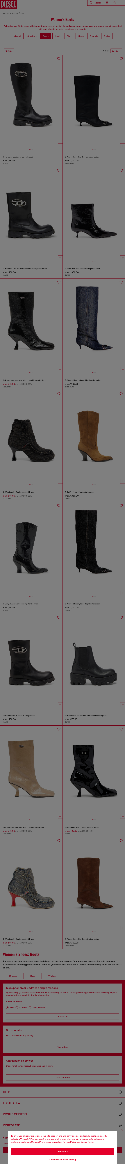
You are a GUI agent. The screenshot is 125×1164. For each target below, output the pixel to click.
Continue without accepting (62, 1159)
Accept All (62, 1151)
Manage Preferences (41, 1142)
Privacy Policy (69, 1142)
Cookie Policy (87, 1142)
